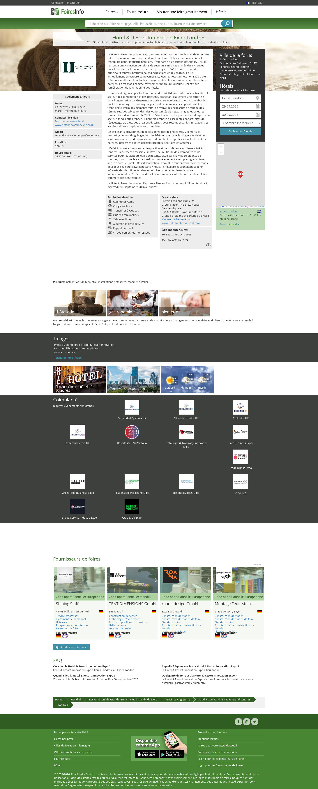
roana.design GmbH (180, 603)
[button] (240, 174)
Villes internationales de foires (73, 752)
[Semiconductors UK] (77, 432)
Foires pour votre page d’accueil (217, 745)
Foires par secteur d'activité (71, 732)
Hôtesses (61, 622)
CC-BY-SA (261, 207)
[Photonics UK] (240, 407)
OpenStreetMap (243, 207)
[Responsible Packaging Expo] (132, 481)
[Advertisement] (159, 268)
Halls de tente (117, 625)
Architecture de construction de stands (181, 627)
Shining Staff (67, 603)
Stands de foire (171, 622)
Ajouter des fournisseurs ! (72, 647)
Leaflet (226, 207)
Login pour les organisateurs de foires (221, 758)
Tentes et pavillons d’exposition (128, 622)
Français (257, 2)
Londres (63, 705)
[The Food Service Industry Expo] (77, 506)
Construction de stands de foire (181, 619)
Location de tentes (120, 628)
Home (58, 699)
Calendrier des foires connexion (217, 752)
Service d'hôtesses (67, 616)
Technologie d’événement (124, 619)
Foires (111, 11)
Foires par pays (63, 739)
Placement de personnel (71, 619)
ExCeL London (228, 211)
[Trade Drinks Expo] (240, 456)
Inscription (73, 2)
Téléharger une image (68, 357)
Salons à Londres (230, 224)
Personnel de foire (67, 628)
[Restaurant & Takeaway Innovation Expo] (186, 432)
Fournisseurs (137, 11)
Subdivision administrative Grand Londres (224, 699)
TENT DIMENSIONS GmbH (132, 603)
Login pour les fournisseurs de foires (220, 765)
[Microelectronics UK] (186, 407)
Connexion (57, 2)
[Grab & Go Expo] (132, 506)
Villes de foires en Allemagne (72, 745)
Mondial (76, 699)
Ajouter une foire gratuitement (182, 11)
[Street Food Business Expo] (77, 481)
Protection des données (212, 732)
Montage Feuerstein (233, 603)
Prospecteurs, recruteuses (72, 625)
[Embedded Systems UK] (132, 407)
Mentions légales (208, 739)
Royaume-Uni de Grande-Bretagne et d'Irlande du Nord (123, 699)
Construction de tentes (123, 616)
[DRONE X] (240, 481)
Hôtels (221, 11)
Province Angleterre (178, 699)
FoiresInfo (69, 11)
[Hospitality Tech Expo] (186, 481)
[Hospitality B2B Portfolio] (132, 432)
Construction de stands (176, 616)
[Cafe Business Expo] (240, 432)
